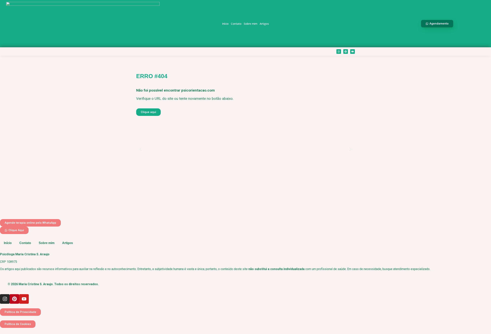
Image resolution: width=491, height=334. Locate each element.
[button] (140, 149)
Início (225, 23)
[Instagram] (338, 51)
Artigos (264, 23)
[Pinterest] (345, 51)
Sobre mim (250, 23)
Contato (236, 23)
